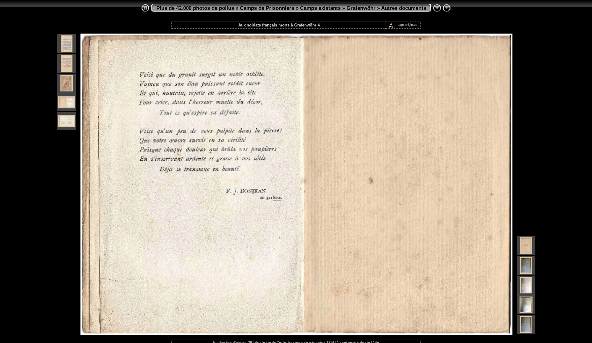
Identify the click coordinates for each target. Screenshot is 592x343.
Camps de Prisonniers (267, 8)
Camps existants (320, 8)
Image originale (405, 24)
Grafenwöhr (361, 8)
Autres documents (403, 8)
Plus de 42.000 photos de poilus (195, 8)
